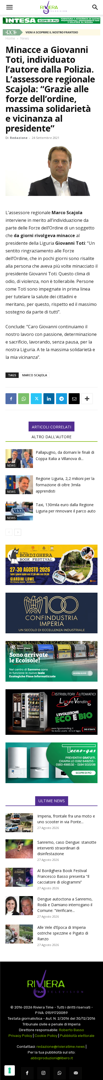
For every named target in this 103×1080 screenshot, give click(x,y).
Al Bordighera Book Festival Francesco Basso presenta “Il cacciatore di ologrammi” (63, 876)
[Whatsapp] (60, 1073)
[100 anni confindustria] (51, 613)
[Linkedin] (48, 398)
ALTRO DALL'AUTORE (51, 436)
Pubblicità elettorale (77, 1036)
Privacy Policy (20, 1036)
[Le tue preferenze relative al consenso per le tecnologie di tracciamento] (9, 1070)
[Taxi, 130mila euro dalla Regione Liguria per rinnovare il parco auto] (19, 511)
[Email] (74, 398)
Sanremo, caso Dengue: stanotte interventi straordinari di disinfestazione (66, 848)
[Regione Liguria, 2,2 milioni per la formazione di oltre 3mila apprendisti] (19, 484)
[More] (87, 398)
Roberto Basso (71, 1030)
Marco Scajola (34, 375)
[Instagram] (43, 1073)
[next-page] (17, 532)
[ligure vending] (51, 712)
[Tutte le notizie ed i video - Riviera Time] (51, 984)
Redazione (18, 138)
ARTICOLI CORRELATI (51, 426)
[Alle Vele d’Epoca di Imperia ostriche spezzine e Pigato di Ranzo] (19, 934)
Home (10, 38)
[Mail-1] (75, 1073)
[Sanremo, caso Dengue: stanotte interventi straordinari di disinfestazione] (19, 848)
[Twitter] (36, 398)
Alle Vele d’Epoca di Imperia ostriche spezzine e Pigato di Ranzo (62, 933)
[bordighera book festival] (51, 565)
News (24, 38)
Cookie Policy (46, 1036)
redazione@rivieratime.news (61, 1047)
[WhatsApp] (23, 398)
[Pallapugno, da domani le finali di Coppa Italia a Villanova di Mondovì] (19, 458)
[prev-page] (8, 532)
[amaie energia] (51, 661)
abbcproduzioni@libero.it (51, 1058)
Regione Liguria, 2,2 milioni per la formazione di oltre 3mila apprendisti (65, 485)
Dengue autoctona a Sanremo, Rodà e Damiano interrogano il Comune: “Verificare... (65, 904)
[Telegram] (61, 398)
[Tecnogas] (51, 762)
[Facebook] (10, 398)
